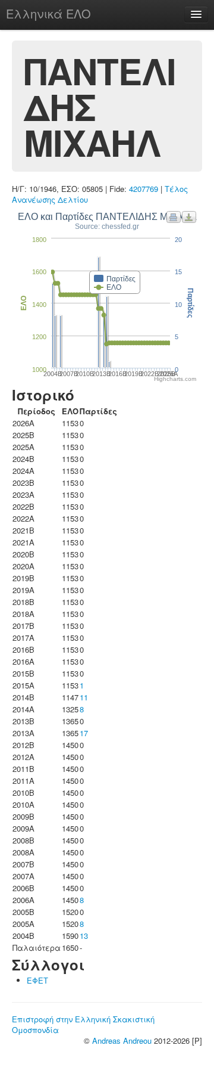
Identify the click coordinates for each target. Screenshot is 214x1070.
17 (84, 733)
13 (84, 935)
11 (84, 697)
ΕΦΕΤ (37, 980)
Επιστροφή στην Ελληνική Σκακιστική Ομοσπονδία (83, 1024)
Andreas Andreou (122, 1040)
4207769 (143, 188)
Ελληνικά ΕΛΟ (48, 13)
